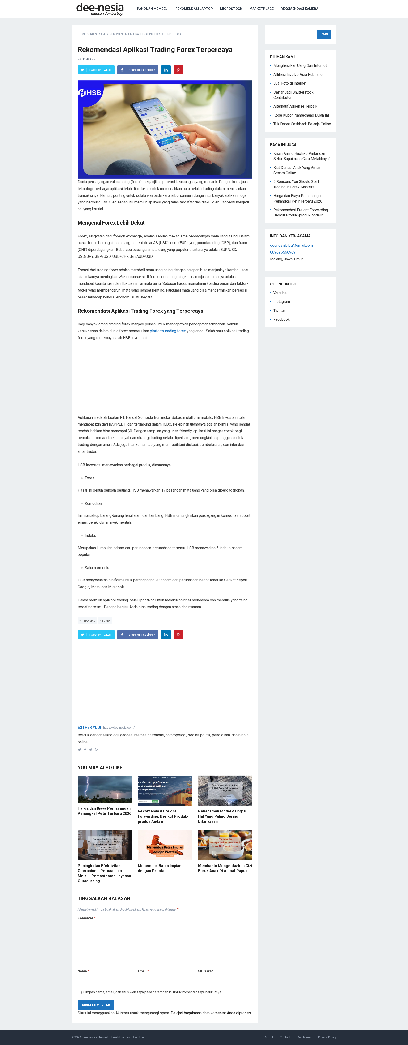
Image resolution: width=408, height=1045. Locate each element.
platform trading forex (168, 331)
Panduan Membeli (152, 9)
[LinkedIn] (166, 69)
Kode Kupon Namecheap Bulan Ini (301, 115)
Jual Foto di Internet (289, 83)
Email (143, 971)
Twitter (279, 310)
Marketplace (261, 9)
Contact (285, 1037)
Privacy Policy (327, 1037)
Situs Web (205, 971)
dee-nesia (88, 1037)
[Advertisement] (165, 381)
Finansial (88, 620)
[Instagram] (97, 749)
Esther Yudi (87, 58)
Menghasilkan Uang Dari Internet (300, 65)
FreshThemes (120, 1037)
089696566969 (283, 252)
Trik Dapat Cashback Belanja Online (302, 124)
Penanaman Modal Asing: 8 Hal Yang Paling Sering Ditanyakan (222, 816)
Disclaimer (304, 1037)
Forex (106, 620)
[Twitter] (80, 749)
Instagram (281, 301)
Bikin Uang (139, 1037)
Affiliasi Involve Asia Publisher (298, 74)
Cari (324, 34)
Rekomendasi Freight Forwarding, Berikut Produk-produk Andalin (163, 816)
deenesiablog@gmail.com (291, 245)
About (269, 1037)
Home (82, 34)
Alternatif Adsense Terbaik (295, 106)
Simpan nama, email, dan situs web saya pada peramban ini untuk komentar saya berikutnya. (152, 992)
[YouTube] (91, 749)
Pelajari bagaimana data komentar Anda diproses (211, 1013)
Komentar (87, 918)
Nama (83, 971)
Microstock (231, 9)
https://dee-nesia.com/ (119, 727)
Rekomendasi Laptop (194, 9)
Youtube (280, 293)
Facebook (281, 319)
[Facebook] (86, 749)
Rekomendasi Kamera (299, 9)
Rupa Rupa (97, 34)
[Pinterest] (178, 69)
